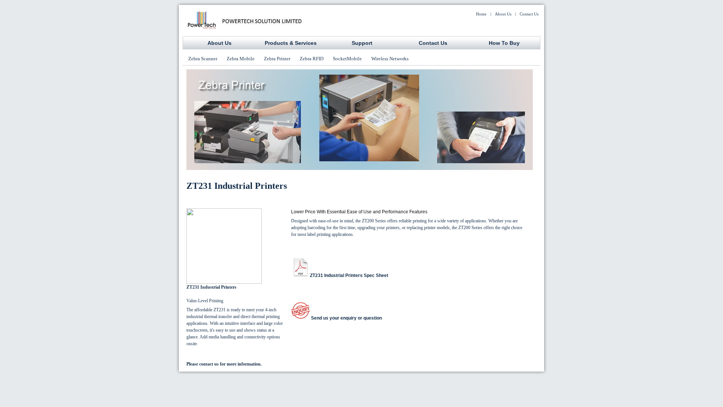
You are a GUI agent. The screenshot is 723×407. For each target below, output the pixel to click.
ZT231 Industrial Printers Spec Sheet (349, 275)
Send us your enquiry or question (346, 318)
